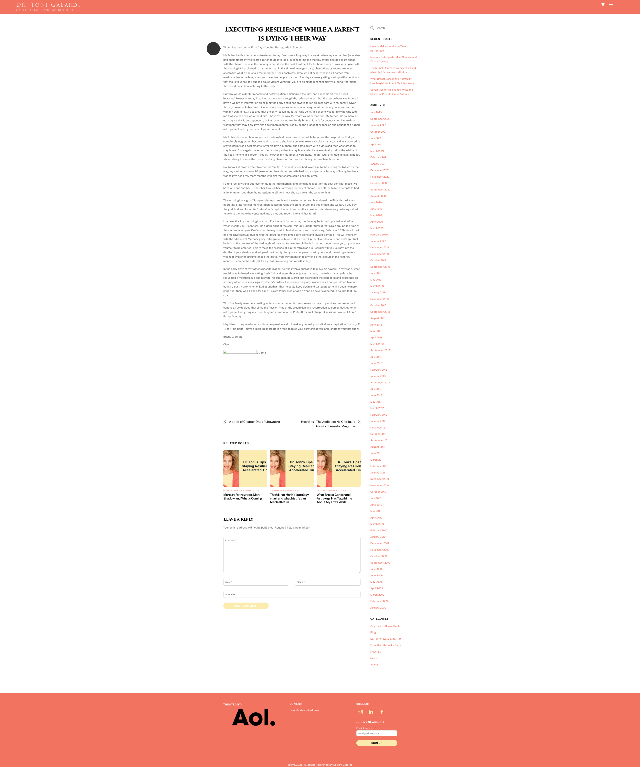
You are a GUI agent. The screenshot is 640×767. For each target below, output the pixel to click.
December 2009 (379, 543)
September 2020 (380, 189)
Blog (226, 490)
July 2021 (375, 138)
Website (230, 594)
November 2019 (379, 253)
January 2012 (378, 421)
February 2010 (378, 530)
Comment (231, 540)
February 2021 (378, 157)
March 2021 (377, 151)
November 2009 (379, 549)
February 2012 (378, 414)
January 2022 (378, 125)
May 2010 (375, 511)
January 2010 (378, 536)
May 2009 (376, 581)
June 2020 (376, 208)
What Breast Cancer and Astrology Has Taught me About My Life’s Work (334, 498)
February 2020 (379, 234)
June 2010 (376, 504)
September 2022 (380, 118)
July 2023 (376, 112)
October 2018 (378, 305)
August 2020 (378, 196)
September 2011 (379, 440)
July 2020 (376, 202)
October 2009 (378, 556)
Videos (374, 664)
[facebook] (382, 711)
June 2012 (376, 395)
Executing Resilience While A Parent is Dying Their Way (292, 33)
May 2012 (375, 401)
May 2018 (376, 331)
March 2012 (377, 408)
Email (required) (366, 728)
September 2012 (380, 382)
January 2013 (378, 376)
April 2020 (376, 221)
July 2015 (375, 356)
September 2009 (380, 562)
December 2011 (379, 427)
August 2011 (377, 446)
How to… (375, 651)
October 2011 (378, 433)
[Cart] (602, 4)
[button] (213, 48)
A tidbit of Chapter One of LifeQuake (254, 421)
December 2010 (379, 478)
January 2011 (377, 472)
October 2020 (378, 183)
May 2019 (375, 279)
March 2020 (377, 228)
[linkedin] (371, 711)
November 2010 (379, 485)
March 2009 (377, 594)
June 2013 (376, 363)
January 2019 (378, 292)
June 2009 (376, 575)
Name (229, 582)
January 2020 (378, 241)
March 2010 (377, 524)
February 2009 (379, 601)
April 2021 (376, 144)
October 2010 (378, 491)
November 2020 (379, 176)
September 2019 (380, 266)
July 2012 (375, 388)
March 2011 (376, 459)
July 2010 (375, 498)
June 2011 (376, 453)
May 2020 (376, 215)
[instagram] (361, 711)
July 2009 (376, 569)
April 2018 (376, 337)
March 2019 (377, 286)
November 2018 (379, 299)
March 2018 (377, 344)
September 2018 (380, 311)
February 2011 (378, 466)
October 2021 (378, 131)
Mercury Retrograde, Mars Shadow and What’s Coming (242, 496)
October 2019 (378, 260)
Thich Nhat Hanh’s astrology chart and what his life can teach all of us (289, 498)
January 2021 (378, 163)
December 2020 (379, 170)
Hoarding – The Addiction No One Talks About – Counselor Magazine (328, 424)
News (373, 658)
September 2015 (380, 350)
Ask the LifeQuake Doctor (386, 626)
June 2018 (376, 324)
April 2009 (376, 588)
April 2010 (376, 517)
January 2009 (378, 607)
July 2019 (375, 273)
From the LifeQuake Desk (385, 645)
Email (301, 582)
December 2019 (379, 247)
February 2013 (378, 369)
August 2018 (377, 318)
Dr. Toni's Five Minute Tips (244, 490)
